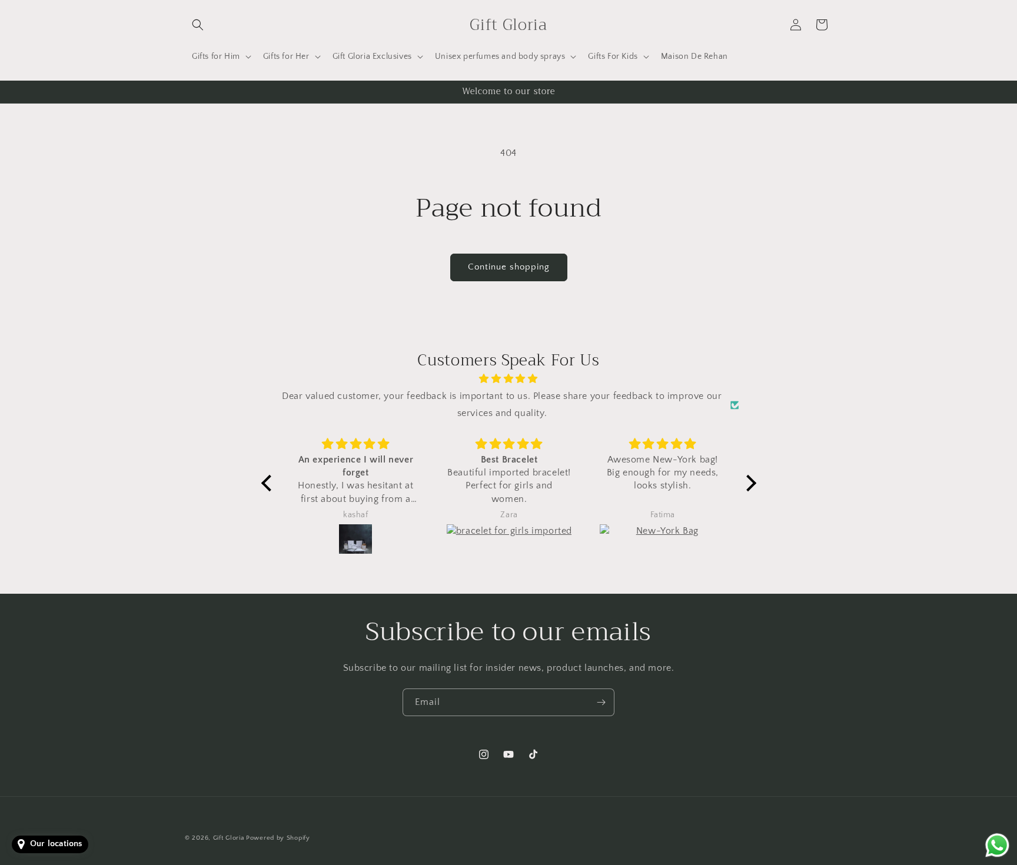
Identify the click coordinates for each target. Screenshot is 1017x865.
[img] (508, 379)
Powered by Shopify (278, 837)
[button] (198, 25)
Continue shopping (509, 267)
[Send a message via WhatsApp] (997, 845)
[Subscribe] (601, 702)
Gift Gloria (228, 837)
